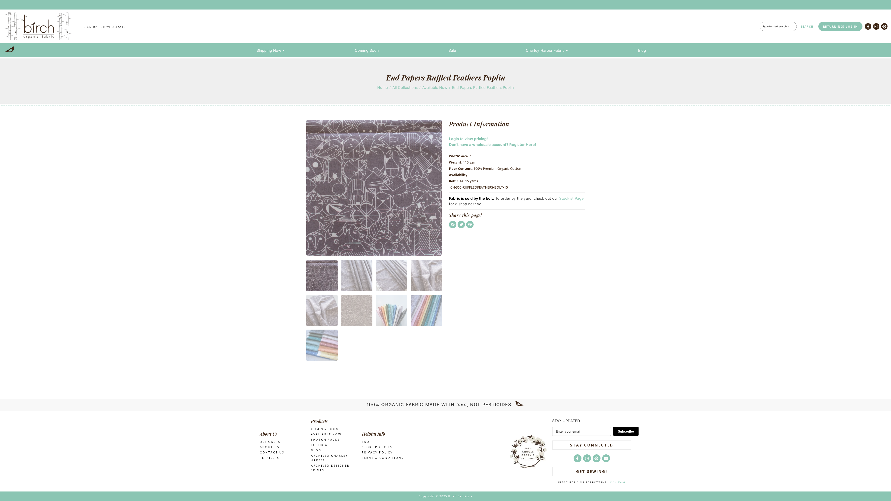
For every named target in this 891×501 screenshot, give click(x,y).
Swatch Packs (325, 440)
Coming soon (325, 429)
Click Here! (617, 482)
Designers (270, 442)
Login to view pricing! (468, 138)
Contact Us (272, 452)
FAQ (366, 442)
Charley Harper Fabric (545, 50)
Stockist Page (571, 198)
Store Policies (377, 447)
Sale (452, 50)
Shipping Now (269, 50)
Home (382, 87)
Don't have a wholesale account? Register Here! (492, 144)
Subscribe (626, 431)
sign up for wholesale (105, 27)
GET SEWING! (591, 471)
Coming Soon (367, 50)
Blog (642, 50)
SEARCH (807, 27)
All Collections (405, 87)
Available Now (434, 87)
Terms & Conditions (383, 458)
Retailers (269, 458)
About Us (269, 447)
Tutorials (321, 445)
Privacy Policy (377, 452)
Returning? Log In (840, 27)
